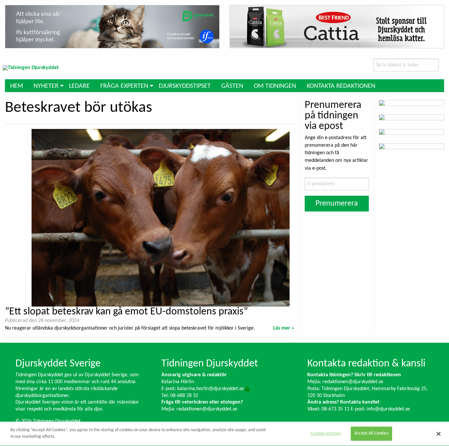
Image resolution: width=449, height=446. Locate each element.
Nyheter (46, 86)
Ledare (79, 86)
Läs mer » (284, 328)
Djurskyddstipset (185, 86)
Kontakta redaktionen (341, 86)
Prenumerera (337, 204)
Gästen (232, 86)
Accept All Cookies (371, 433)
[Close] (438, 434)
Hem (16, 86)
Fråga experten (124, 86)
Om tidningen (275, 86)
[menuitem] (16, 85)
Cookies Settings (326, 433)
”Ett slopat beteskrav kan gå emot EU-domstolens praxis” (126, 312)
